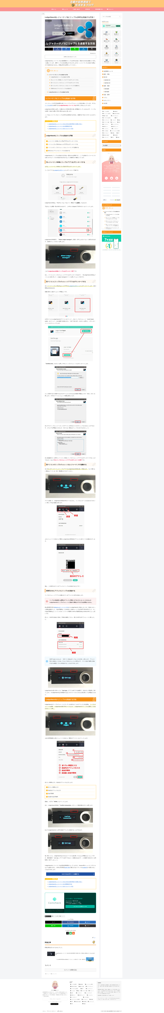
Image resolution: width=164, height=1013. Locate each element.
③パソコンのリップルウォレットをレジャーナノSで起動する (65, 85)
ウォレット (63, 916)
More (117, 160)
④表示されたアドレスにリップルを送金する (61, 88)
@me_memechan (116, 998)
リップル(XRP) (49, 105)
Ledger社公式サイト (59, 170)
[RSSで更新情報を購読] (73, 933)
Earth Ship (67, 867)
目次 (51, 70)
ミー (111, 155)
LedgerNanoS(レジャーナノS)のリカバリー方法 (60, 128)
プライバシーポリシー (51, 1011)
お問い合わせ (60, 1011)
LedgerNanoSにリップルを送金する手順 (60, 77)
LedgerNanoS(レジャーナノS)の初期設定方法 (60, 126)
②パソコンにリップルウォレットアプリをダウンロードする (65, 82)
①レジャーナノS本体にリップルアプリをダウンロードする (64, 79)
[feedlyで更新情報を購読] (70, 933)
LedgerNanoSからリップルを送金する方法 (59, 92)
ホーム (44, 1011)
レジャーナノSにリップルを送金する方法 (58, 74)
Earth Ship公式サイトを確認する (70, 874)
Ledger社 (85, 867)
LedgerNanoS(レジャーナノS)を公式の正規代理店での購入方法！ (65, 124)
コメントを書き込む (70, 970)
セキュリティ (48, 916)
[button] (92, 49)
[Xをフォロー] (67, 933)
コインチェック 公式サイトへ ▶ (80, 906)
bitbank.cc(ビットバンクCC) (61, 607)
